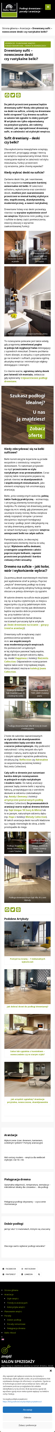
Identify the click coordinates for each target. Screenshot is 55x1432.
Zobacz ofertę (36, 431)
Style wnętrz (13, 1298)
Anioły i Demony (18, 796)
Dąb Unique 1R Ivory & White (25, 810)
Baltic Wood (10, 1332)
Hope (12, 816)
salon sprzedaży (18, 1359)
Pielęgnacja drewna (17, 1179)
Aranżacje (25, 28)
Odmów (27, 1417)
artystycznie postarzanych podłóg (23, 799)
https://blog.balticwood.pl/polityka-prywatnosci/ (22, 1401)
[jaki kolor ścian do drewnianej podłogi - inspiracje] (27, 879)
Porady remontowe (14, 46)
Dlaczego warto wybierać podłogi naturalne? (24, 1246)
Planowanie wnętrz (25, 43)
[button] (50, 1370)
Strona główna (9, 28)
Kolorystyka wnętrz (16, 1307)
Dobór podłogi (13, 1224)
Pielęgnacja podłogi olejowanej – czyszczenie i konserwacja (25, 1202)
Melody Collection (36, 816)
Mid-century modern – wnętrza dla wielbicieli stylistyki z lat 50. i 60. (24, 1158)
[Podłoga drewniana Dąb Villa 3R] (27, 716)
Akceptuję (27, 1409)
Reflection (25, 759)
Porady (7, 1315)
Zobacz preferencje (27, 1425)
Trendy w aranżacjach (35, 46)
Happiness (21, 658)
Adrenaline (42, 759)
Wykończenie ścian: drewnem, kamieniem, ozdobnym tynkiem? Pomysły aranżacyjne (23, 1141)
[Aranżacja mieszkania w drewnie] (27, 301)
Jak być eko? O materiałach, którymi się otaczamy (27, 1229)
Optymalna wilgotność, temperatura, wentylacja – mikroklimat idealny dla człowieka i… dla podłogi (27, 1185)
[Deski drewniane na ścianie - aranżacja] (15, 247)
